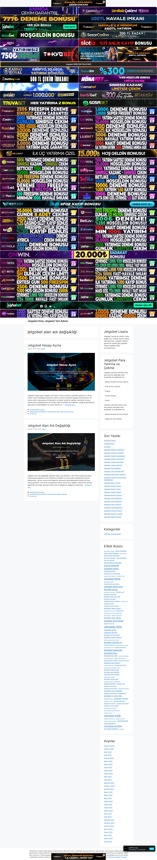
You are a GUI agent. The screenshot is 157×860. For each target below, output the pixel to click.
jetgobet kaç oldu (111, 656)
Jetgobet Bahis (112, 578)
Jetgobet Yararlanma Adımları (115, 474)
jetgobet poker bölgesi (109, 677)
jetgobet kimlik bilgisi (123, 656)
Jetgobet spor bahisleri (113, 691)
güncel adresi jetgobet (113, 563)
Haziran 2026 (109, 749)
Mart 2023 (108, 835)
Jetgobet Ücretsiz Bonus (113, 511)
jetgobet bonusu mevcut (109, 592)
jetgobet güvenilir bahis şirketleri (111, 640)
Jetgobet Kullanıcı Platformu (114, 450)
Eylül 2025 (107, 755)
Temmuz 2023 (109, 823)
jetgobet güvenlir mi (113, 642)
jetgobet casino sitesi (112, 608)
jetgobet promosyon (111, 679)
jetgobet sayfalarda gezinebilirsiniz (112, 681)
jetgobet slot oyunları (110, 686)
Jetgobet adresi (109, 571)
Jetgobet (107, 447)
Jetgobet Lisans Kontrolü (113, 465)
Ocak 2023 (108, 841)
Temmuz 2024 (109, 786)
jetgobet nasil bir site (111, 670)
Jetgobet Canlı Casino (112, 601)
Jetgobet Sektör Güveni (112, 492)
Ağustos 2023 (109, 820)
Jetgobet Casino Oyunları (111, 606)
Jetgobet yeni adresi (122, 703)
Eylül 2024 (108, 780)
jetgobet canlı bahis (110, 599)
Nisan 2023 (108, 832)
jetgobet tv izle (108, 699)
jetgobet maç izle (124, 660)
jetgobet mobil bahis (108, 665)
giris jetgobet (121, 558)
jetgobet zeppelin (61, 494)
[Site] (39, 111)
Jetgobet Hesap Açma (44, 345)
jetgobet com (120, 610)
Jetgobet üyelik (112, 715)
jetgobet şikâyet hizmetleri (110, 721)
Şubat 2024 (108, 801)
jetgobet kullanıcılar (108, 658)
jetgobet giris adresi (112, 618)
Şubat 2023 (108, 838)
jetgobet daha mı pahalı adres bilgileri (113, 613)
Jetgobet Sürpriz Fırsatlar (113, 514)
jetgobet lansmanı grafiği (120, 658)
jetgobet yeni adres (109, 703)
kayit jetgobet (122, 721)
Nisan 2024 (108, 795)
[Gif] (78, 153)
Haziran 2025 (109, 758)
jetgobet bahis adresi (109, 581)
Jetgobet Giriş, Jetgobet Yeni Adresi (48, 321)
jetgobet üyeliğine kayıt (109, 718)
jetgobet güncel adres (112, 635)
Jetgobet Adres (111, 568)
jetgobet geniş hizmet (117, 615)
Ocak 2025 (108, 767)
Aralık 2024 (108, 770)
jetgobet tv (122, 693)
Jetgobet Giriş (109, 444)
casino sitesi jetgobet (111, 555)
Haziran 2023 (109, 826)
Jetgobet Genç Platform (112, 504)
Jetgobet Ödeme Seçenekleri (114, 456)
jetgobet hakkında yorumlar (122, 645)
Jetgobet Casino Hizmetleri (114, 462)
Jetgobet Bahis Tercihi (112, 483)
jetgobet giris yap (109, 623)
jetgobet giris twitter (114, 621)
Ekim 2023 (108, 814)
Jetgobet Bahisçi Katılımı (113, 495)
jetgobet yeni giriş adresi (111, 706)
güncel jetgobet (111, 565)
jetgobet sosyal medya (110, 688)
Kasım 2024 (108, 773)
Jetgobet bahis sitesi (53, 411)
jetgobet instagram (113, 650)
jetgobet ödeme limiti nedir (110, 708)
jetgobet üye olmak (120, 718)
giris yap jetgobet (109, 560)
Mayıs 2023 (108, 829)
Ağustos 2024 (109, 783)
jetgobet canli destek (110, 594)
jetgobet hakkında (109, 645)
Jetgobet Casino (109, 603)
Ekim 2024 (108, 777)
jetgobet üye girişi (108, 713)
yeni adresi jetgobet (113, 726)
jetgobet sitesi (120, 684)
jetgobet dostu (107, 615)
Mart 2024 (108, 798)
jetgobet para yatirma (111, 672)
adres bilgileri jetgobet (109, 551)
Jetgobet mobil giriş (120, 665)
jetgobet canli (120, 592)
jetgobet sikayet (109, 684)
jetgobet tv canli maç (113, 696)
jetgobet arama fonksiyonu (110, 576)
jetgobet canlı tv (124, 601)
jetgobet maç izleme (112, 663)
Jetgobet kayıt (51, 494)
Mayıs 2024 (108, 792)
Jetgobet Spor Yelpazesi (113, 501)
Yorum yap (33, 413)
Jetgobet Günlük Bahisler (113, 508)
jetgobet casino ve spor (109, 610)
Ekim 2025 (108, 752)
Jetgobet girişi (110, 630)
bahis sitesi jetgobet (111, 553)
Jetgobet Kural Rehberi (112, 468)
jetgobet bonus (111, 589)
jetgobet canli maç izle (112, 597)
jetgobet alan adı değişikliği (38, 411)
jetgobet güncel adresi (113, 637)
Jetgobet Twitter (121, 699)
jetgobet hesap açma (66, 411)
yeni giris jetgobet (111, 729)
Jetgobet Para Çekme (111, 674)
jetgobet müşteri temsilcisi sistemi (112, 667)
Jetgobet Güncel (110, 633)
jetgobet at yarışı (121, 576)
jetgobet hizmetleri (120, 647)
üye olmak (121, 729)
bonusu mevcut (122, 553)
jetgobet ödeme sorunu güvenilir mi (112, 710)
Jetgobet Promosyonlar (37, 409)
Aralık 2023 (108, 807)
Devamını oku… (70, 405)
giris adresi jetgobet (110, 558)
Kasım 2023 (108, 811)
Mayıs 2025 (108, 761)
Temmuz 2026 (109, 746)
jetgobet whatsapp (119, 701)
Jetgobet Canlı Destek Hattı (114, 471)
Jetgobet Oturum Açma (112, 486)
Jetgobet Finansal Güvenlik (114, 453)
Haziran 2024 (109, 789)
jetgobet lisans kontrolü (111, 660)
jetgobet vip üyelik (108, 701)
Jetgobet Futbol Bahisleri (113, 498)
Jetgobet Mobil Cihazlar (112, 517)
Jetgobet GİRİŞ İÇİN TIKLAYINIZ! (78, 64)
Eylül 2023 (108, 817)
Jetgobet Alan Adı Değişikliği (49, 425)
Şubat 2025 (108, 764)
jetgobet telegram (110, 693)
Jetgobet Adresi (110, 440)
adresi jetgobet (120, 551)
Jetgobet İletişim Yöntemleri (114, 459)
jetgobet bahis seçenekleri (112, 584)
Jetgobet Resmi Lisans (112, 489)
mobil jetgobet (109, 723)
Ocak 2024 (108, 804)
